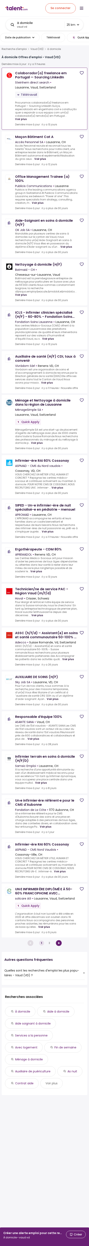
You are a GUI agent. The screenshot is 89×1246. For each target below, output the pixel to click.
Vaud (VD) (36, 49)
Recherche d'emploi (14, 49)
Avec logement (26, 1047)
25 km (71, 25)
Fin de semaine (65, 1047)
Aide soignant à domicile (33, 1023)
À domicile (22, 1011)
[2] (59, 943)
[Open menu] (81, 8)
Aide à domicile (58, 1011)
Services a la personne (31, 1035)
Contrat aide (24, 1083)
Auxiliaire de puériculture (33, 1071)
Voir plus (21, 119)
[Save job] (82, 73)
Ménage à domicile (29, 1059)
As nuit (72, 1071)
